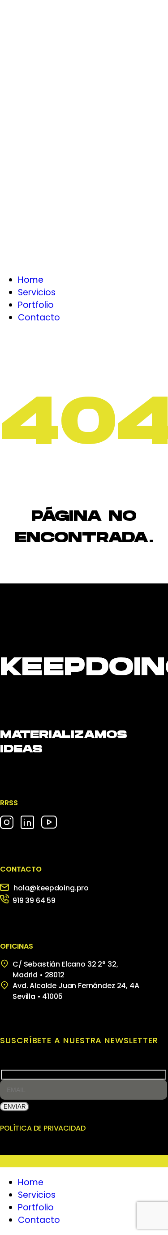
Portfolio (36, 1207)
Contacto (39, 1220)
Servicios (37, 1195)
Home (30, 1182)
